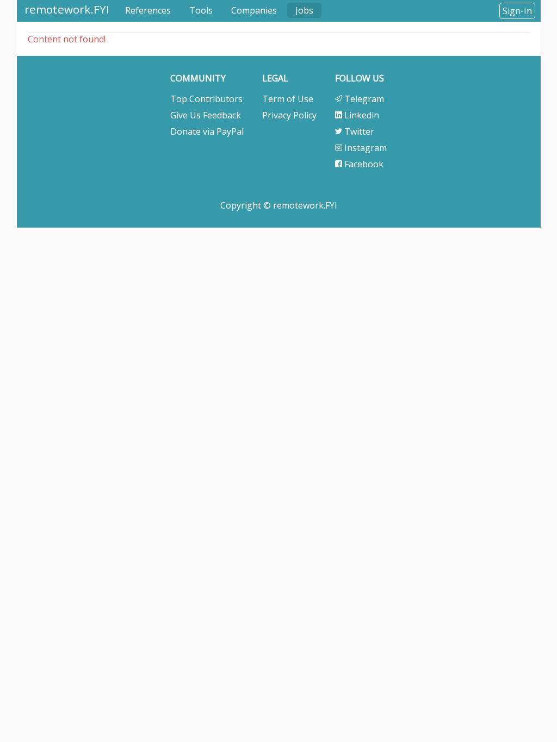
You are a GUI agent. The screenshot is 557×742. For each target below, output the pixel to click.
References (148, 10)
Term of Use (287, 99)
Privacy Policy (289, 115)
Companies (254, 10)
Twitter (358, 131)
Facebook (362, 164)
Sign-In (517, 11)
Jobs (304, 10)
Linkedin (360, 115)
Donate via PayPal (207, 131)
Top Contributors (206, 99)
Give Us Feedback (205, 115)
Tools (201, 10)
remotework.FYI (66, 9)
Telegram (363, 99)
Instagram (364, 148)
